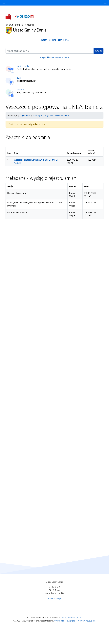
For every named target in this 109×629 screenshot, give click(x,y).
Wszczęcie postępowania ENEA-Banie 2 (51, 115)
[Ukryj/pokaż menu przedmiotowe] (3, 2)
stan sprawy (63, 39)
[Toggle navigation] (105, 2)
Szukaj (98, 50)
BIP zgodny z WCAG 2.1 (71, 617)
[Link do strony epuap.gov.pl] (24, 16)
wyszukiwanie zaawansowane (55, 57)
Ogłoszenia (25, 115)
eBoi (19, 77)
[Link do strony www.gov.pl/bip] (10, 16)
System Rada (23, 66)
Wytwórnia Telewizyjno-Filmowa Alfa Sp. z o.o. (75, 620)
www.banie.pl (54, 598)
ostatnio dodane (48, 39)
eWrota (20, 89)
